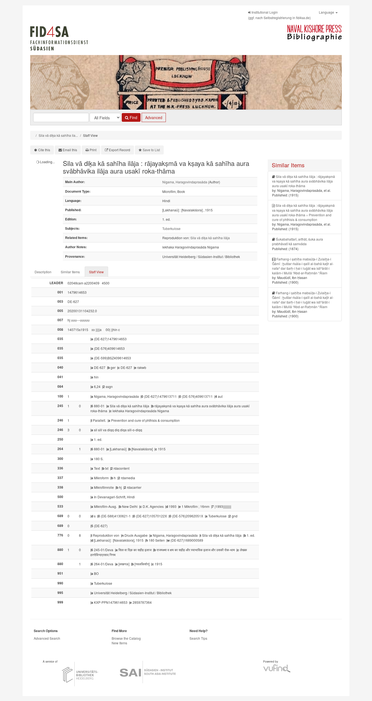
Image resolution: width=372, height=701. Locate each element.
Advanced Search (47, 638)
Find (133, 117)
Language (327, 12)
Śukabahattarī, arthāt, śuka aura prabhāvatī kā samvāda (297, 241)
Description (43, 271)
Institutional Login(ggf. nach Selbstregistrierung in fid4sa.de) (279, 15)
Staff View (96, 271)
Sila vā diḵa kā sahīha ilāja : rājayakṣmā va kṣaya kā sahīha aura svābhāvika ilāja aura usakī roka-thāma (303, 181)
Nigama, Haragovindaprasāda (184, 182)
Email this (70, 149)
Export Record (119, 149)
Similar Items (70, 271)
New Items (119, 643)
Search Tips (198, 638)
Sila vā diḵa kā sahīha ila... (58, 135)
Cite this (44, 149)
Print (93, 149)
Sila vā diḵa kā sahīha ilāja (210, 237)
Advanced (153, 117)
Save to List (151, 149)
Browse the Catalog (126, 638)
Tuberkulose (171, 228)
